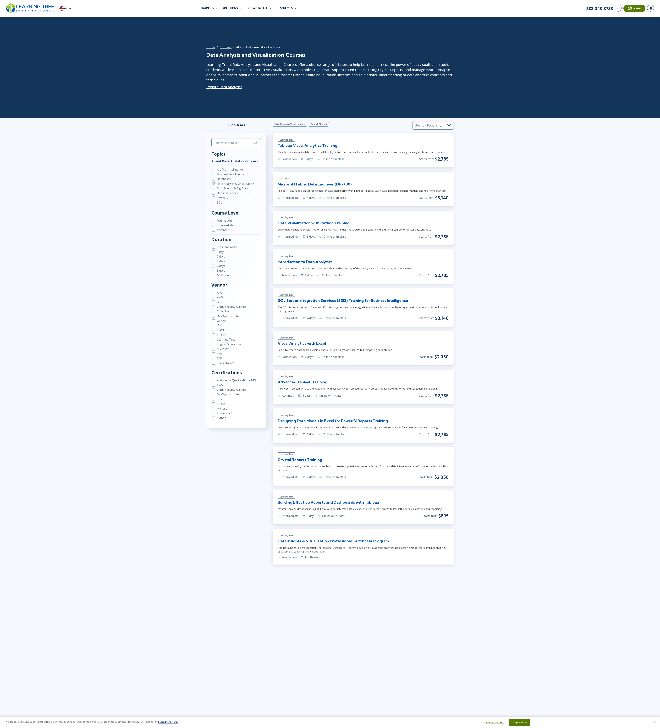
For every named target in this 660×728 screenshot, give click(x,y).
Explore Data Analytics (224, 87)
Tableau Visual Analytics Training (307, 145)
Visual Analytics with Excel (302, 343)
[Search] (618, 8)
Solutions (230, 8)
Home (210, 47)
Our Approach (257, 8)
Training (207, 8)
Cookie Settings (495, 722)
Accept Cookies (519, 722)
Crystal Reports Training (300, 459)
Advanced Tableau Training (302, 382)
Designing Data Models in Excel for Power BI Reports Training (333, 420)
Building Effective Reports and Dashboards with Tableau (328, 502)
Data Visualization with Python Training (314, 223)
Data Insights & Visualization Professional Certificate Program (333, 541)
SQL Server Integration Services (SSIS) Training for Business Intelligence (343, 300)
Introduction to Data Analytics (305, 261)
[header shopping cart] (650, 8)
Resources (285, 8)
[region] (330, 722)
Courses (226, 47)
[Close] (654, 722)
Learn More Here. (168, 721)
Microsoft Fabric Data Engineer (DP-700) (315, 184)
